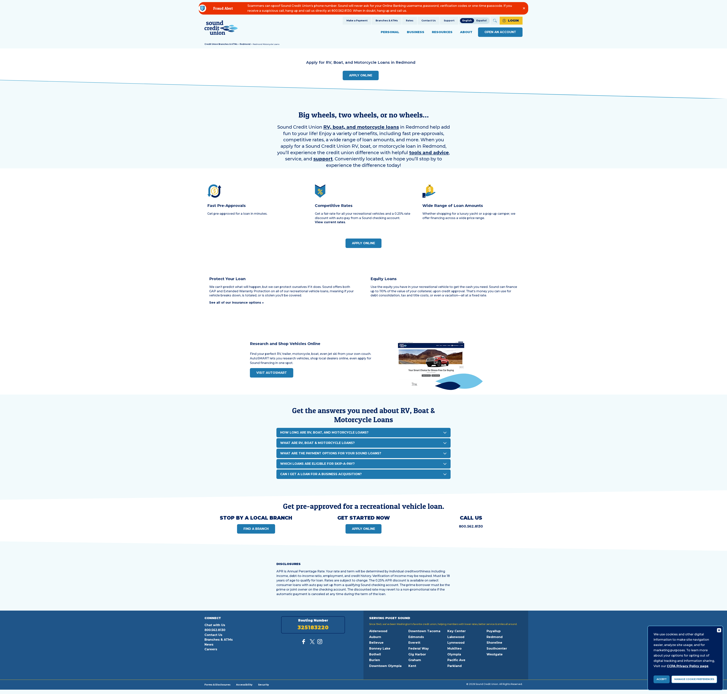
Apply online (360, 75)
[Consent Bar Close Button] (719, 630)
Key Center (456, 631)
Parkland (454, 666)
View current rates (330, 222)
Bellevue (376, 642)
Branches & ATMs (387, 20)
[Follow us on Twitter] (312, 643)
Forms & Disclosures (217, 684)
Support (449, 20)
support (323, 159)
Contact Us (428, 20)
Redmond (245, 44)
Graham (414, 660)
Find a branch (256, 529)
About (466, 32)
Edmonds (416, 637)
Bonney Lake (379, 648)
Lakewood (455, 637)
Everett (414, 642)
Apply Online (363, 243)
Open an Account (500, 32)
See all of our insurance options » (236, 302)
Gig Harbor (417, 654)
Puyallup (494, 631)
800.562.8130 (471, 526)
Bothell (375, 654)
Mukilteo (454, 648)
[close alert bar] (524, 8)
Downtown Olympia (385, 666)
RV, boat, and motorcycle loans (361, 127)
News (208, 644)
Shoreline (494, 642)
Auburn (375, 637)
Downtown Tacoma (424, 631)
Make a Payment (356, 20)
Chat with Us (214, 625)
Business (415, 32)
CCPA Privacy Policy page (687, 666)
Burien (374, 660)
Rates (409, 20)
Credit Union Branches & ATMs (220, 44)
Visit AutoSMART (271, 373)
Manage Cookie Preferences (694, 679)
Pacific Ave (456, 660)
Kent (412, 666)
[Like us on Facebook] (304, 643)
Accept (662, 679)
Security (263, 684)
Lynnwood (456, 642)
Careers (210, 649)
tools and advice (429, 152)
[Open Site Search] (495, 21)
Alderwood (378, 631)
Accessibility (244, 684)
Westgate (495, 654)
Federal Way (418, 648)
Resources (442, 32)
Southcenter (497, 648)
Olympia (454, 654)
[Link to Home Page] (221, 28)
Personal (390, 32)
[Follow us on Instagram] (319, 643)
